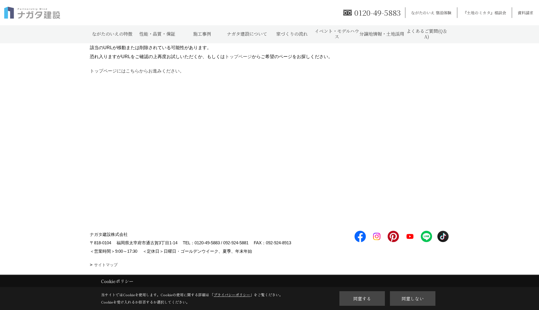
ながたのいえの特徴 (112, 34)
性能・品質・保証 (157, 34)
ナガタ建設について (247, 34)
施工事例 (202, 34)
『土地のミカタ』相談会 (484, 12)
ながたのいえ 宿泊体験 (431, 12)
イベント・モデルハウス (337, 34)
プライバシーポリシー (232, 294)
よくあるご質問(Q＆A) (426, 34)
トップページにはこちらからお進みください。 (137, 71)
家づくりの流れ (292, 34)
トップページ (238, 56)
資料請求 (525, 12)
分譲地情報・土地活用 (381, 34)
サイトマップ (106, 265)
